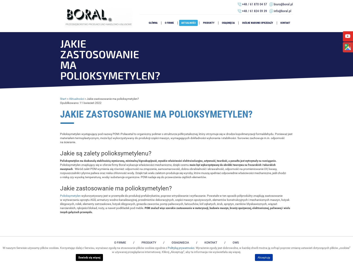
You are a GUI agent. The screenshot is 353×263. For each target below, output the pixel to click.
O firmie (169, 22)
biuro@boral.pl (283, 4)
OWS (236, 242)
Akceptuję (264, 257)
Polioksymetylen (70, 195)
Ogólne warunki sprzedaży (257, 22)
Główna (153, 22)
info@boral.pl (282, 11)
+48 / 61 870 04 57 (254, 4)
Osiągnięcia (228, 22)
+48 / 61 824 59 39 (255, 11)
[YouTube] (348, 36)
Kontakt (285, 22)
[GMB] (348, 46)
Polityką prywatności (181, 248)
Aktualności (188, 22)
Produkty (208, 22)
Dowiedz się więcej (89, 257)
